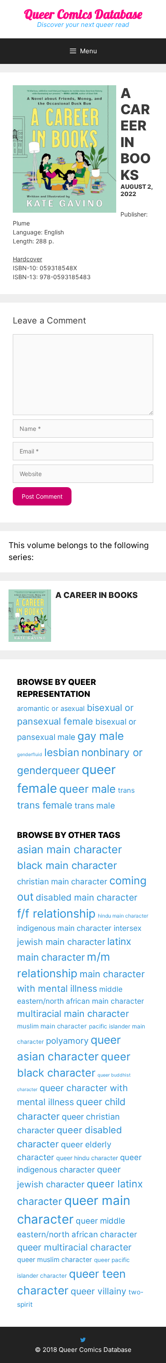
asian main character (69, 849)
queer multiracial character (74, 1247)
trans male (94, 805)
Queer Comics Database (83, 14)
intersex (128, 928)
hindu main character (123, 916)
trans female (44, 805)
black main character (67, 865)
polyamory (67, 1040)
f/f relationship (56, 914)
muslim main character (52, 1026)
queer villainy (98, 1291)
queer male (87, 788)
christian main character (62, 882)
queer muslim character (54, 1260)
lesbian (61, 752)
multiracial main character (73, 1013)
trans (126, 790)
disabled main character (86, 897)
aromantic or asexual (51, 708)
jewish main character (61, 942)
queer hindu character (87, 1157)
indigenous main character (64, 928)
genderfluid (29, 754)
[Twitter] (83, 1340)
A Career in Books (96, 595)
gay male (100, 735)
